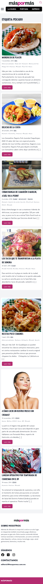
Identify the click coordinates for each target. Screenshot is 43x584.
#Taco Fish (25, 66)
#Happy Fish (5, 66)
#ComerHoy (12, 133)
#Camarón (25, 64)
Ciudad (15, 199)
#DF (23, 421)
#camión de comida (14, 202)
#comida (9, 268)
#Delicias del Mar (34, 64)
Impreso (36, 9)
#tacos (30, 66)
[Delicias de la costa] (21, 109)
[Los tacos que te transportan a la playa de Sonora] (21, 243)
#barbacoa (18, 340)
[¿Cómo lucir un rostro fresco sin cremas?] (21, 389)
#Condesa (16, 268)
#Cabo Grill (18, 64)
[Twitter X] (8, 555)
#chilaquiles (25, 340)
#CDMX (14, 421)
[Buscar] (40, 2)
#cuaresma (5, 485)
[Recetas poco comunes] (21, 315)
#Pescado (18, 66)
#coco (20, 421)
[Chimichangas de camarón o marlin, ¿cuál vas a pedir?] (21, 175)
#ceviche (23, 202)
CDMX (17, 418)
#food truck (29, 202)
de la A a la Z (22, 199)
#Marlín (4, 205)
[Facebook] (3, 555)
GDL (16, 61)
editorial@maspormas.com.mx (13, 564)
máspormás (6, 580)
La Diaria (12, 9)
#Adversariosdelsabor (8, 64)
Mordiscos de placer (12, 57)
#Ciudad (4, 268)
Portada (24, 9)
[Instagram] (14, 555)
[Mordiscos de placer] (21, 39)
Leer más (7, 87)
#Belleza (9, 421)
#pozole (37, 340)
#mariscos (12, 66)
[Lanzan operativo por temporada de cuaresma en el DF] (21, 460)
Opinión (30, 199)
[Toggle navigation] (2, 9)
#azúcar (4, 421)
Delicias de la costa (11, 127)
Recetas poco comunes (12, 333)
